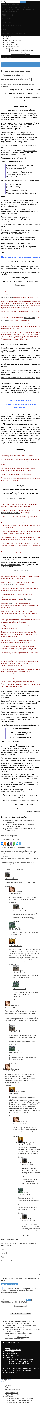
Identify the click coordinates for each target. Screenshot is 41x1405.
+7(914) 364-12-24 (7, 15)
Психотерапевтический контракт (21, 50)
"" (24, 801)
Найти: (3, 1300)
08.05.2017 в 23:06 (15, 929)
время (11, 603)
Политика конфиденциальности (20, 52)
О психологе (9, 42)
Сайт (2, 1257)
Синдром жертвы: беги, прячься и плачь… (16, 847)
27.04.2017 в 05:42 (11, 1007)
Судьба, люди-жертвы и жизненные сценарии (17, 84)
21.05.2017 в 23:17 (24, 1194)
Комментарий (6, 1261)
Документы (9, 48)
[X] (8, 843)
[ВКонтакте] (2, 843)
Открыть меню (6, 57)
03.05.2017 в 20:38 (19, 910)
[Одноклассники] (5, 843)
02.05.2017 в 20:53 (11, 879)
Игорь (13, 877)
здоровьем (27, 599)
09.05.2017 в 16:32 (28, 1164)
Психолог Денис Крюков (10, 4)
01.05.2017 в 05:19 (15, 1093)
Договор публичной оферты (19, 54)
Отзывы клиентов (11, 44)
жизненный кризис (7, 584)
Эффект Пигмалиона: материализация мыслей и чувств (18, 1334)
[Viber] (11, 843)
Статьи (7, 38)
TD (6, 1321)
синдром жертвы (27, 134)
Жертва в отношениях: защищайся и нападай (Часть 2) (20, 858)
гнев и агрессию (29, 317)
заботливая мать (7, 297)
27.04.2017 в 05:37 (11, 1071)
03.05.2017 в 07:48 (19, 1123)
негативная (20, 378)
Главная (8, 37)
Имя (3, 1249)
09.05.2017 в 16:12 (19, 972)
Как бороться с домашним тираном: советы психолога (19, 825)
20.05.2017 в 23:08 (19, 989)
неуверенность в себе (18, 305)
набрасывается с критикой (10, 512)
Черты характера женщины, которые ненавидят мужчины (21, 1326)
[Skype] (17, 843)
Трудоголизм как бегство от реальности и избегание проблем (19, 1322)
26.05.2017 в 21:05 (28, 1220)
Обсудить (4, 86)
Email (3, 1253)
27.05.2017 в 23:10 (15, 1052)
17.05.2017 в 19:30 (15, 1032)
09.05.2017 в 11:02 (24, 1144)
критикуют (5, 320)
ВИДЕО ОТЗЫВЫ (12, 46)
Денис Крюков (11, 836)
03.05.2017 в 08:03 (15, 893)
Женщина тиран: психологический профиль (17, 1338)
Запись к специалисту (13, 40)
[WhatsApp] (14, 843)
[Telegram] (20, 843)
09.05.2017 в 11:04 (15, 946)
